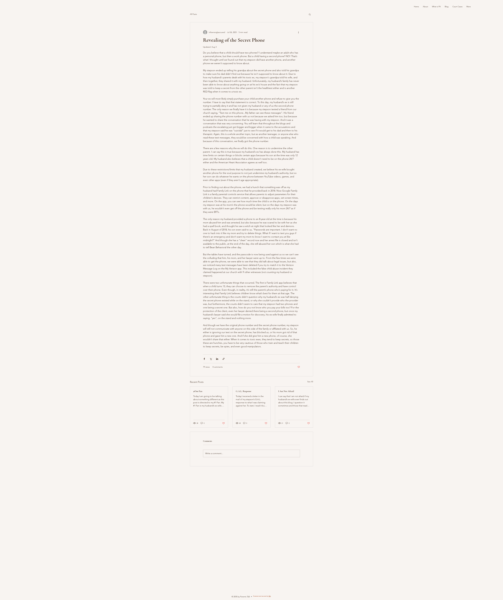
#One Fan (197, 391)
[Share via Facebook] (204, 359)
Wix (270, 596)
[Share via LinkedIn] (217, 359)
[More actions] (298, 32)
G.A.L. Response (243, 391)
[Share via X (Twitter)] (210, 359)
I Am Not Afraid (286, 391)
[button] (309, 14)
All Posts (193, 14)
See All (310, 381)
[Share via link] (223, 359)
